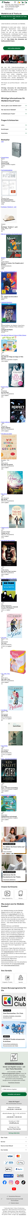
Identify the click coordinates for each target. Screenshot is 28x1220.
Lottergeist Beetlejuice (6, 302)
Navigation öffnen (2, 7)
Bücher (20, 894)
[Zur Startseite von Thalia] (9, 2)
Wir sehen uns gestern (6, 433)
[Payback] (8, 1176)
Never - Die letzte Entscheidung (9, 758)
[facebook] (5, 1182)
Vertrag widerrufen (14, 1133)
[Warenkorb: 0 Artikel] (25, 2)
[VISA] (10, 1156)
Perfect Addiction (5, 422)
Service (3, 1141)
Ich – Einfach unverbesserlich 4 (9, 271)
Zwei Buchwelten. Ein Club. (14, 1006)
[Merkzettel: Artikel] (22, 2)
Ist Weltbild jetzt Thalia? (8, 114)
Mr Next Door (5, 386)
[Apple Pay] (8, 1169)
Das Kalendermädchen (6, 170)
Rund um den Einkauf (7, 1146)
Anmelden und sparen (14, 1094)
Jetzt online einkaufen (14, 48)
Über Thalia (4, 1137)
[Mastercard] (18, 1156)
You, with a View (5, 673)
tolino (2, 125)
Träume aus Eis (5, 527)
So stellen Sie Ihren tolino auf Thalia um (14, 840)
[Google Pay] (20, 1163)
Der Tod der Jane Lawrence (8, 540)
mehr (2, 141)
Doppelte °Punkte (7, 978)
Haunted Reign (5, 157)
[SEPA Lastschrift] (9, 1163)
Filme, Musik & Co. (7, 894)
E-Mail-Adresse (5, 1086)
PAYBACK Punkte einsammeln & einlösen (14, 1034)
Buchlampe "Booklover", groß (8, 207)
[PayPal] (19, 1169)
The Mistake (4, 710)
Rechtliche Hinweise (14, 1082)
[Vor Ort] (15, 2)
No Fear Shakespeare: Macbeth (9, 578)
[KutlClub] (20, 1176)
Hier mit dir (4, 494)
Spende (20, 978)
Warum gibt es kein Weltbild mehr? (11, 105)
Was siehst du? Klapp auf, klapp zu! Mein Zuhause (13, 335)
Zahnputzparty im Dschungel (8, 795)
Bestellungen (5, 129)
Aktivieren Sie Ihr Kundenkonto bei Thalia (14, 868)
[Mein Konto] (18, 2)
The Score (4, 637)
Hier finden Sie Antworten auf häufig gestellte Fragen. (14, 40)
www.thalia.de (13, 914)
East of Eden (4, 745)
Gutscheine (4, 133)
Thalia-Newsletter (9, 951)
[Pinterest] (17, 1182)
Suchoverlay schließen (14, 6)
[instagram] (11, 1182)
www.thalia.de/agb (19, 963)
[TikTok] (23, 1182)
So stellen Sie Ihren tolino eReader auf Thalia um (14, 17)
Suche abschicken (9, 9)
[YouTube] (14, 1189)
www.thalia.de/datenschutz (11, 965)
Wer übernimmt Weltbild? (8, 110)
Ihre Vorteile (4, 1150)
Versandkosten (22, 1214)
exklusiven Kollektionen (15, 936)
